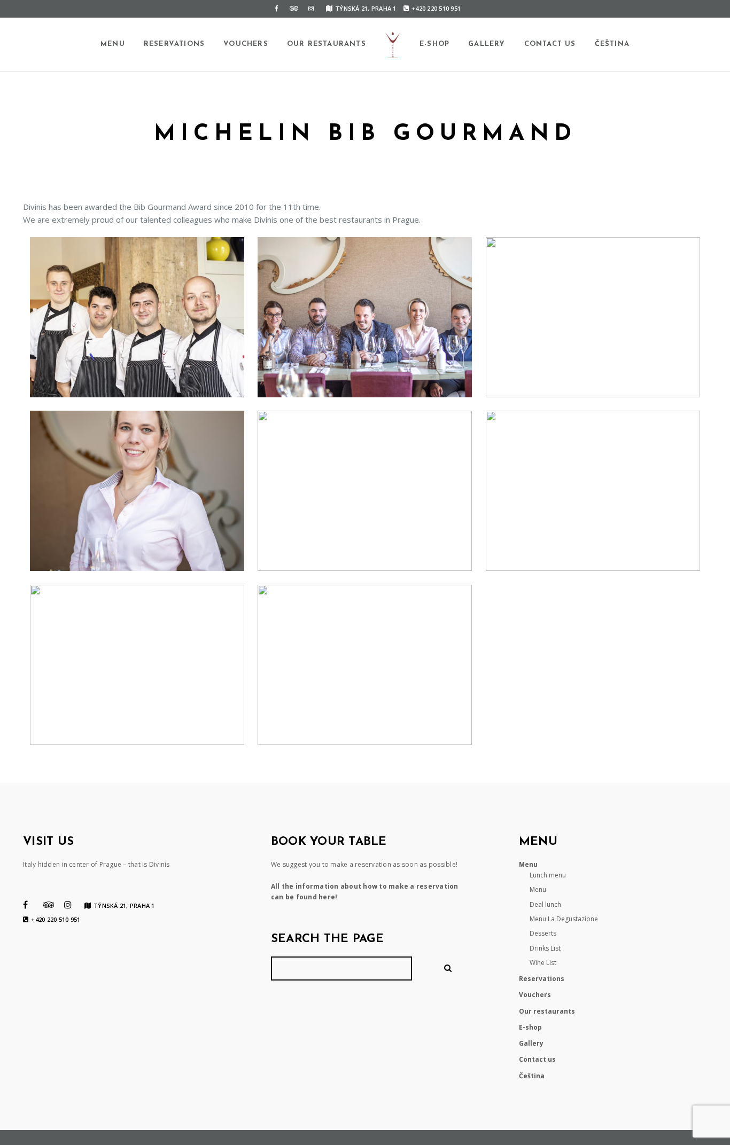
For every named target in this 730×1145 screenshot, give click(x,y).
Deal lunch (545, 904)
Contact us (550, 44)
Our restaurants (326, 44)
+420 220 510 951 (436, 8)
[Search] (449, 968)
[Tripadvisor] (294, 8)
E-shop (434, 44)
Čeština (612, 44)
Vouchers (245, 44)
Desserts (543, 933)
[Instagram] (311, 8)
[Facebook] (276, 8)
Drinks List (545, 948)
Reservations (174, 44)
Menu (112, 44)
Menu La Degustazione (564, 918)
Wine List (543, 962)
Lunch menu (548, 875)
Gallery (486, 44)
